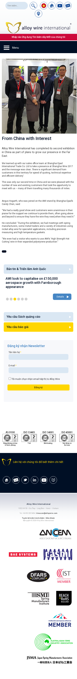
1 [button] (7, 299)
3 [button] (14, 299)
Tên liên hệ (15, 352)
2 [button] (11, 299)
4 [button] (18, 299)
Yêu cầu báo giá (17, 327)
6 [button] (26, 299)
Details (49, 296)
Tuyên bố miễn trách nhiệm (33, 518)
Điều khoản (50, 518)
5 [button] (22, 299)
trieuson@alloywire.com (46, 513)
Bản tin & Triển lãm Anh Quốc (26, 269)
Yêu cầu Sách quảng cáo (23, 316)
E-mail (12, 365)
